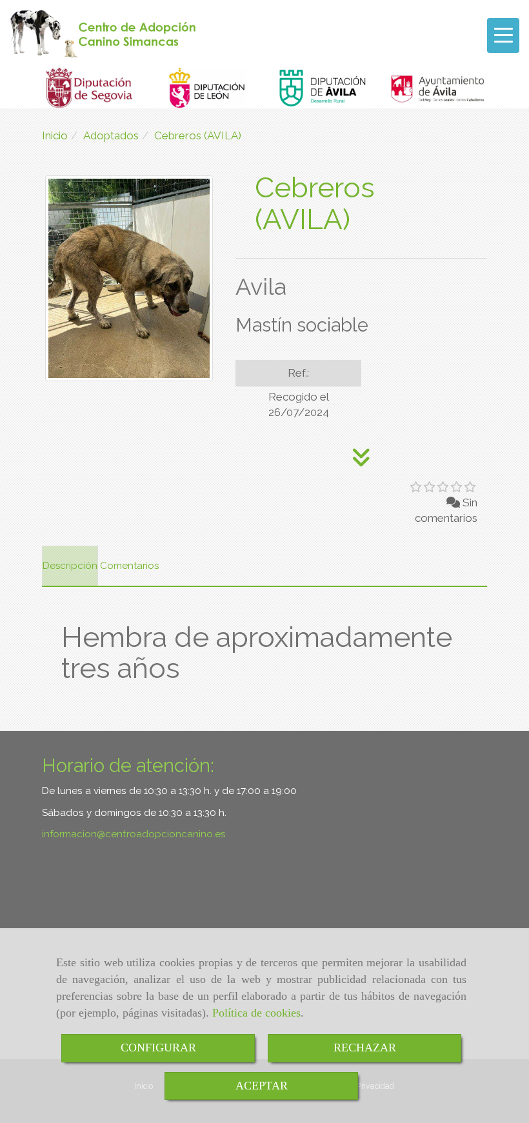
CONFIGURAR (158, 1047)
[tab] (70, 566)
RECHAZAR (365, 1047)
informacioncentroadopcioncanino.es (134, 834)
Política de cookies (256, 1012)
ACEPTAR (261, 1085)
